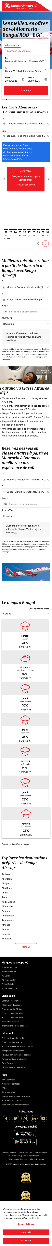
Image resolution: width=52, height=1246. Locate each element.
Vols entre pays (41, 1152)
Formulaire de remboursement (15, 1104)
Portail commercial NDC (12, 1013)
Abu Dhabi (7, 888)
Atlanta (5, 929)
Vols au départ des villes (32, 1156)
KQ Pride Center (9, 980)
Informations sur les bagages (15, 1026)
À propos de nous (9, 967)
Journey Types (8, 318)
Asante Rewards (9, 971)
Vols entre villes (14, 1156)
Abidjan (6, 883)
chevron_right (48, 179)
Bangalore (7, 938)
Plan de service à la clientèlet (14, 1059)
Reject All (25, 1232)
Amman (6, 911)
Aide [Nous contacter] (11, 1084)
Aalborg (6, 874)
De (6, 58)
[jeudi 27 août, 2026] (29, 229)
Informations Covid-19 (12, 1100)
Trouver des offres (26, 184)
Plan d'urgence (8, 1063)
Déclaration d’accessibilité (13, 1067)
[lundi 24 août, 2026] (15, 229)
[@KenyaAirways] (15, 1118)
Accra (5, 897)
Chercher (26, 90)
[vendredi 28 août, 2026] (34, 229)
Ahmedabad (8, 906)
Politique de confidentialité (13, 1038)
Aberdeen (7, 879)
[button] (19, 51)
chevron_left (4, 179)
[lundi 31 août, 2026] (48, 229)
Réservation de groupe (12, 1005)
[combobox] (26, 123)
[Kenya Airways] (6, 1118)
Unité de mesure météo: (39, 609)
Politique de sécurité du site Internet (17, 1046)
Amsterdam (8, 915)
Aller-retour (11, 45)
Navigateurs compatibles (13, 1050)
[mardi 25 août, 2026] (20, 229)
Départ (8, 77)
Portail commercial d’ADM (13, 1017)
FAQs (4, 1088)
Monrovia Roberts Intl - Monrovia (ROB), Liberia (24, 61)
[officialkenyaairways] (24, 1118)
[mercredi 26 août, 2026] (24, 229)
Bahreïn (6, 934)
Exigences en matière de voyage (16, 1096)
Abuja (5, 892)
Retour (31, 77)
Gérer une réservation (11, 1001)
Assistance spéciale (10, 1021)
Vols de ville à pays (36, 1159)
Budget (5, 305)
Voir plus (26, 946)
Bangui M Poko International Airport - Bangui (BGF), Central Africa (24, 71)
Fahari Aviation (8, 984)
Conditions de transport (12, 1042)
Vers (4, 131)
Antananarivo (8, 920)
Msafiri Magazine (9, 988)
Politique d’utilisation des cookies (16, 1055)
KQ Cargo (6, 976)
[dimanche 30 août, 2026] (43, 229)
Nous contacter (8, 1079)
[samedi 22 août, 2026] (6, 229)
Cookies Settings (26, 1224)
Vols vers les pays (9, 1152)
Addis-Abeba (8, 901)
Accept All (26, 1240)
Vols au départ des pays (17, 1159)
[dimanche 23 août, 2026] (11, 229)
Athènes (6, 924)
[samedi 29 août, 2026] (38, 229)
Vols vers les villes (25, 1152)
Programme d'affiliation (12, 1009)
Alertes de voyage (9, 1092)
